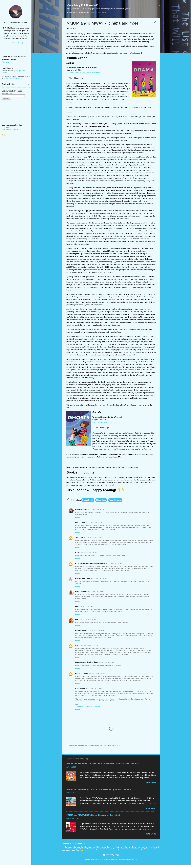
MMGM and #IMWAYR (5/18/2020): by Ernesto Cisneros (98, 789)
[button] (154, 22)
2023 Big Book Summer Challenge (87, 706)
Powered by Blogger (112, 855)
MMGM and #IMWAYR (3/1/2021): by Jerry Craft (93, 815)
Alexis (77, 552)
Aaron (77, 645)
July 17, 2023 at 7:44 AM (89, 552)
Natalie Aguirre (81, 509)
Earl (76, 619)
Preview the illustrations (91, 73)
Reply (77, 518)
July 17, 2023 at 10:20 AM (99, 578)
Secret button (88, 851)
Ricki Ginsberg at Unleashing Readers (90, 563)
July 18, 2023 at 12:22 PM (96, 630)
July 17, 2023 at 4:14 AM (96, 509)
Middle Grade (101, 500)
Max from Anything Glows (15, 23)
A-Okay (81, 251)
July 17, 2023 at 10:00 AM (114, 563)
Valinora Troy (80, 537)
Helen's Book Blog (82, 578)
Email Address (7, 93)
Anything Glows (95, 12)
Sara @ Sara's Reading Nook (86, 662)
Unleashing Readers (11, 78)
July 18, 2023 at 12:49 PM (89, 645)
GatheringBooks (81, 673)
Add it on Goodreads (73, 73)
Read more (151, 783)
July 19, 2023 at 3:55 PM (94, 688)
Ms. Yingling (80, 522)
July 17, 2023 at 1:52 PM (96, 591)
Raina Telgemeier (115, 500)
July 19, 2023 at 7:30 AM (97, 673)
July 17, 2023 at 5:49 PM (87, 606)
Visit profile (15, 43)
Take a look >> (7, 62)
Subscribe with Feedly (10, 130)
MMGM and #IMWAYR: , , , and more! (103, 764)
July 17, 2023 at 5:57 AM (94, 537)
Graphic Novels (87, 500)
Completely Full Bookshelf (82, 5)
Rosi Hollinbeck (81, 630)
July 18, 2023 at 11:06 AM (87, 619)
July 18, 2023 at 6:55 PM (106, 662)
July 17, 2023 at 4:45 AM (94, 522)
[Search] (159, 6)
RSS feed (5, 128)
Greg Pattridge (81, 591)
